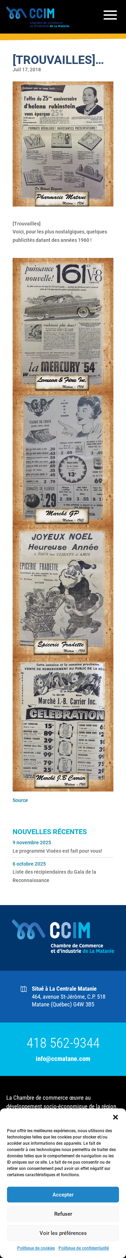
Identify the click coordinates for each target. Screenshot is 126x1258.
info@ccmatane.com (63, 1058)
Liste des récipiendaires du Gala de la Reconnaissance (54, 876)
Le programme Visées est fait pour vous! (57, 851)
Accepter (63, 1195)
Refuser (63, 1214)
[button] (115, 1117)
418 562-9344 (63, 1043)
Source (20, 800)
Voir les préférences (63, 1233)
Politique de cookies (36, 1248)
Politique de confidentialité (83, 1248)
